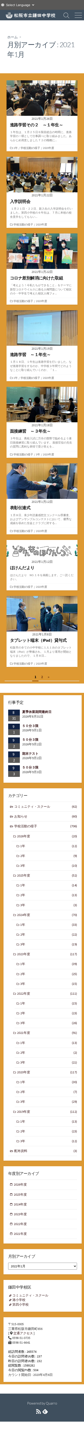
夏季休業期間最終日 (37, 712)
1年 (16, 148)
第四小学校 (20, 1304)
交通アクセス (23, 1333)
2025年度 (47, 875)
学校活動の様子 (30, 148)
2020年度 (48, 148)
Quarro (51, 1403)
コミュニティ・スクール (45, 806)
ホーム (12, 37)
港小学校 (18, 1300)
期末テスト (30, 753)
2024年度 (47, 915)
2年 (48, 856)
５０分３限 (30, 726)
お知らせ (45, 816)
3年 (38, 454)
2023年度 (47, 954)
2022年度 (47, 993)
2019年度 (47, 1112)
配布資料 (45, 1151)
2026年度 (47, 836)
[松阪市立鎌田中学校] (30, 15)
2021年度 (47, 1033)
